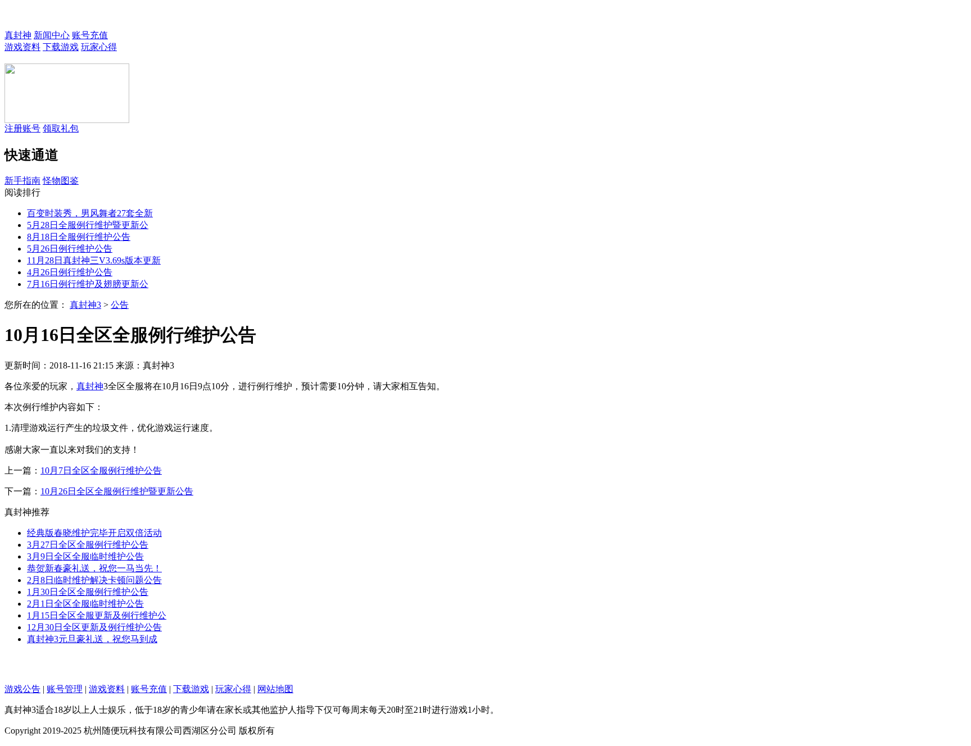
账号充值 (90, 35)
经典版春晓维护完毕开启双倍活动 (94, 533)
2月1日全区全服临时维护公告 (85, 603)
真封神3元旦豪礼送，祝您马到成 (92, 639)
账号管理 (65, 689)
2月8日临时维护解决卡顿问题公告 (94, 580)
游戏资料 (22, 47)
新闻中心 (52, 35)
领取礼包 (61, 128)
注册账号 (22, 128)
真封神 (17, 35)
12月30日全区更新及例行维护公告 (94, 627)
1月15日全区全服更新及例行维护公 (96, 615)
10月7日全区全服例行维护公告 (101, 470)
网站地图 (275, 689)
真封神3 (85, 305)
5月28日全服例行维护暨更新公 (87, 225)
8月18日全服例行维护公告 (78, 237)
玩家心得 (99, 47)
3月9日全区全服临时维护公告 (85, 556)
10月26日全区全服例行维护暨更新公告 (116, 491)
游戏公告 (22, 689)
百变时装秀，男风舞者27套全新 (90, 213)
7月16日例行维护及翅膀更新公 (87, 284)
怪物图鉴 (61, 180)
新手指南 (22, 180)
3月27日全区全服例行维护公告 (87, 544)
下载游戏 (61, 47)
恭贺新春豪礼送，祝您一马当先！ (94, 568)
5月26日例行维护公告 (69, 248)
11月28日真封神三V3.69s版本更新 (94, 260)
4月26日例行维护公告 (69, 272)
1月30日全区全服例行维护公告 (87, 592)
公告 (120, 305)
